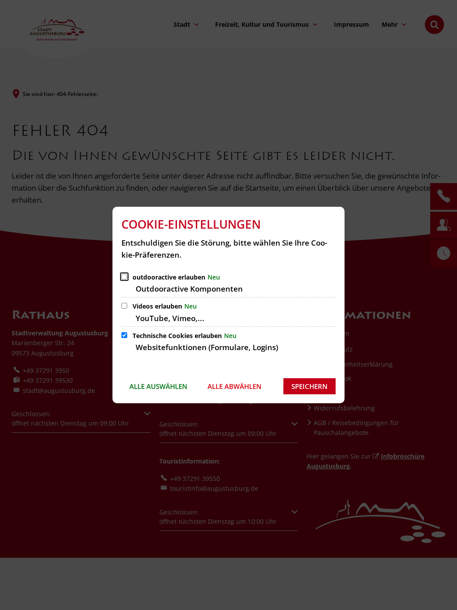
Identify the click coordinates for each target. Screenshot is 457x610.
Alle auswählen (158, 386)
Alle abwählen (235, 386)
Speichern (309, 386)
